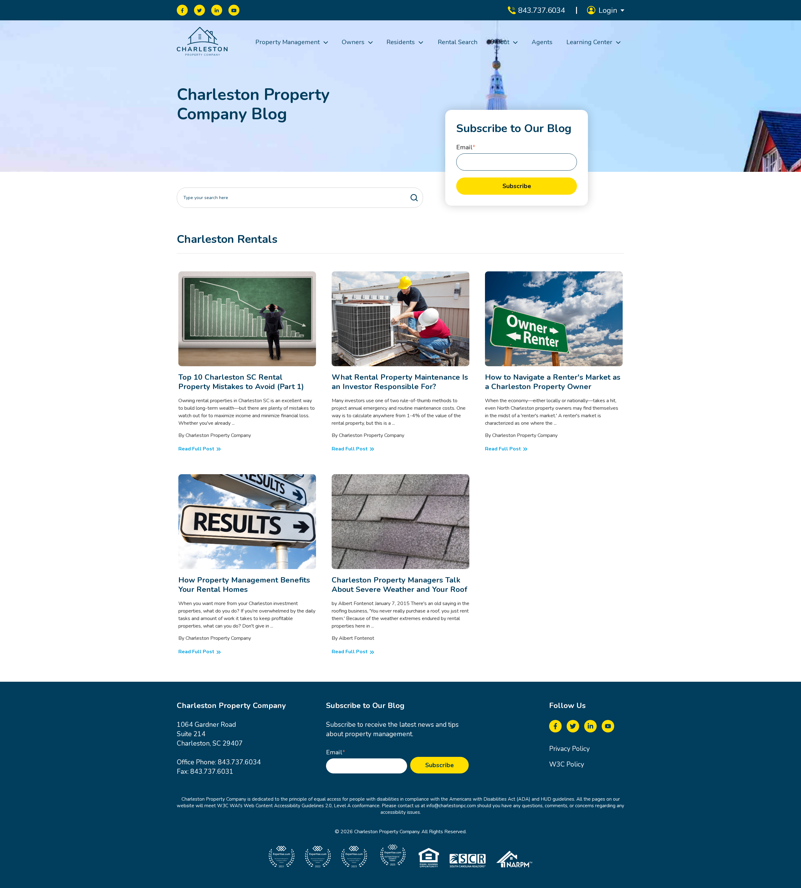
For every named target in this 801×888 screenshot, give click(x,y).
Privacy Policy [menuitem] (569, 748)
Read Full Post (194, 274)
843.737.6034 (239, 762)
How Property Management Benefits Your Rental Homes (244, 584)
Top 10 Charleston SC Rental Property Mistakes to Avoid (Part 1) (241, 382)
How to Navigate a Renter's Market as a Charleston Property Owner (552, 382)
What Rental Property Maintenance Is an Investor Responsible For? (400, 382)
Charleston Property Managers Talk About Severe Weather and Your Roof (399, 584)
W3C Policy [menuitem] (566, 764)
